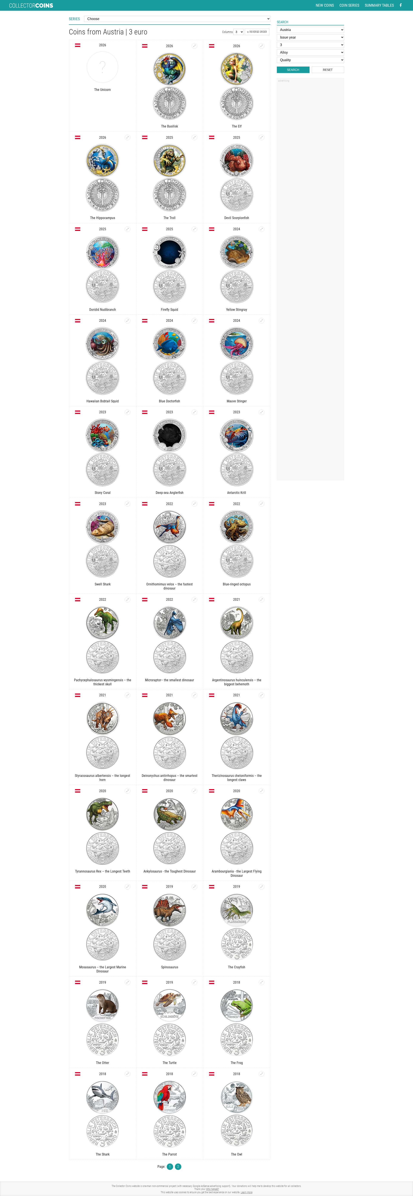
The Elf (237, 126)
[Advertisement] (310, 149)
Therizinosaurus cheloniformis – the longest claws (237, 778)
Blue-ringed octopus (237, 584)
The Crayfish (236, 967)
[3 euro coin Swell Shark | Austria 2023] (127, 504)
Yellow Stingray (236, 310)
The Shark (102, 1154)
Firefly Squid (169, 310)
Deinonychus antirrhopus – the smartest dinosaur (169, 778)
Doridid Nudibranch (102, 310)
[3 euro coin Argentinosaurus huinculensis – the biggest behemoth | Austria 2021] (261, 599)
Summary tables (379, 5)
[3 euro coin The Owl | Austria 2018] (261, 1074)
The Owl (236, 1154)
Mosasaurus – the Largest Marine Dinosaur (102, 969)
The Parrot (169, 1154)
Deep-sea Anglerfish (169, 493)
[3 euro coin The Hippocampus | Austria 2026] (127, 137)
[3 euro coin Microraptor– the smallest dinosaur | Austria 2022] (194, 599)
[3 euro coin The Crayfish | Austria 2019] (261, 887)
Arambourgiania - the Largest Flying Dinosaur (237, 873)
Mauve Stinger (237, 401)
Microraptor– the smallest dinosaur (169, 680)
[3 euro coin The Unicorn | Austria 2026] (103, 67)
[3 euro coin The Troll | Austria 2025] (194, 137)
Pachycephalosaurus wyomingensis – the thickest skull (102, 682)
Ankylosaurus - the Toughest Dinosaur (169, 871)
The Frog (237, 1063)
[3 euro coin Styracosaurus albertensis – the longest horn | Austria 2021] (127, 695)
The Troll (169, 218)
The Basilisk (169, 126)
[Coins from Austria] (77, 45)
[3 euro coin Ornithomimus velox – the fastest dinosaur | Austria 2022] (194, 504)
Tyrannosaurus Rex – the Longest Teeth (102, 871)
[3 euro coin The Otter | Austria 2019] (127, 982)
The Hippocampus (102, 218)
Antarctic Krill (236, 493)
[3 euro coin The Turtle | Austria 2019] (194, 982)
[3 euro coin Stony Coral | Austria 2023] (127, 412)
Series (74, 19)
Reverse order (258, 31)
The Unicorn (102, 90)
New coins (325, 5)
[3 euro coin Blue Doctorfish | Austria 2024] (194, 320)
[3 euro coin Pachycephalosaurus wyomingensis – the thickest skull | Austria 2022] (127, 599)
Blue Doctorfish (169, 401)
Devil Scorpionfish (236, 218)
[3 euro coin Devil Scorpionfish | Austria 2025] (261, 137)
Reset (328, 70)
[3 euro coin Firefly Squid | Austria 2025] (194, 229)
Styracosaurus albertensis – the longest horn (102, 778)
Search (293, 70)
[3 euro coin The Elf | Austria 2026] (261, 46)
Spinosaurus (169, 967)
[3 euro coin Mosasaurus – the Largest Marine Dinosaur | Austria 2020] (127, 887)
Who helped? (212, 1189)
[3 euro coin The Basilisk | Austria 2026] (194, 46)
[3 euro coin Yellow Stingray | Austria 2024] (261, 229)
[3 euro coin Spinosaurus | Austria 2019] (194, 887)
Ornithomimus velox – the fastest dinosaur (169, 586)
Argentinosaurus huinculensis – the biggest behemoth (236, 682)
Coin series (349, 5)
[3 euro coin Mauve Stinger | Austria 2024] (261, 320)
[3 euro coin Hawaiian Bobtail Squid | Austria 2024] (127, 320)
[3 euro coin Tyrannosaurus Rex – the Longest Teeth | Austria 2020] (127, 791)
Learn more (246, 1192)
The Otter (102, 1063)
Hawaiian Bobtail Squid (102, 401)
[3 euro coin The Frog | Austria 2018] (261, 982)
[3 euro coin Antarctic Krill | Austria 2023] (261, 412)
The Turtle (170, 1063)
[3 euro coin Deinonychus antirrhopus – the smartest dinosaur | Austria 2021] (194, 695)
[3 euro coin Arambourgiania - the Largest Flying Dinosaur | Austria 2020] (261, 791)
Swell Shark (103, 584)
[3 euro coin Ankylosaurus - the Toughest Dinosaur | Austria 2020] (194, 791)
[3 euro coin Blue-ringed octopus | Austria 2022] (261, 504)
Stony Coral (103, 493)
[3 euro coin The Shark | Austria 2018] (127, 1074)
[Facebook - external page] (400, 5)
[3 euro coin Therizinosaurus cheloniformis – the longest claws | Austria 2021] (261, 695)
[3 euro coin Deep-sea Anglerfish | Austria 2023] (194, 412)
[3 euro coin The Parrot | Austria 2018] (194, 1074)
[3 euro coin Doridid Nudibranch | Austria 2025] (127, 229)
